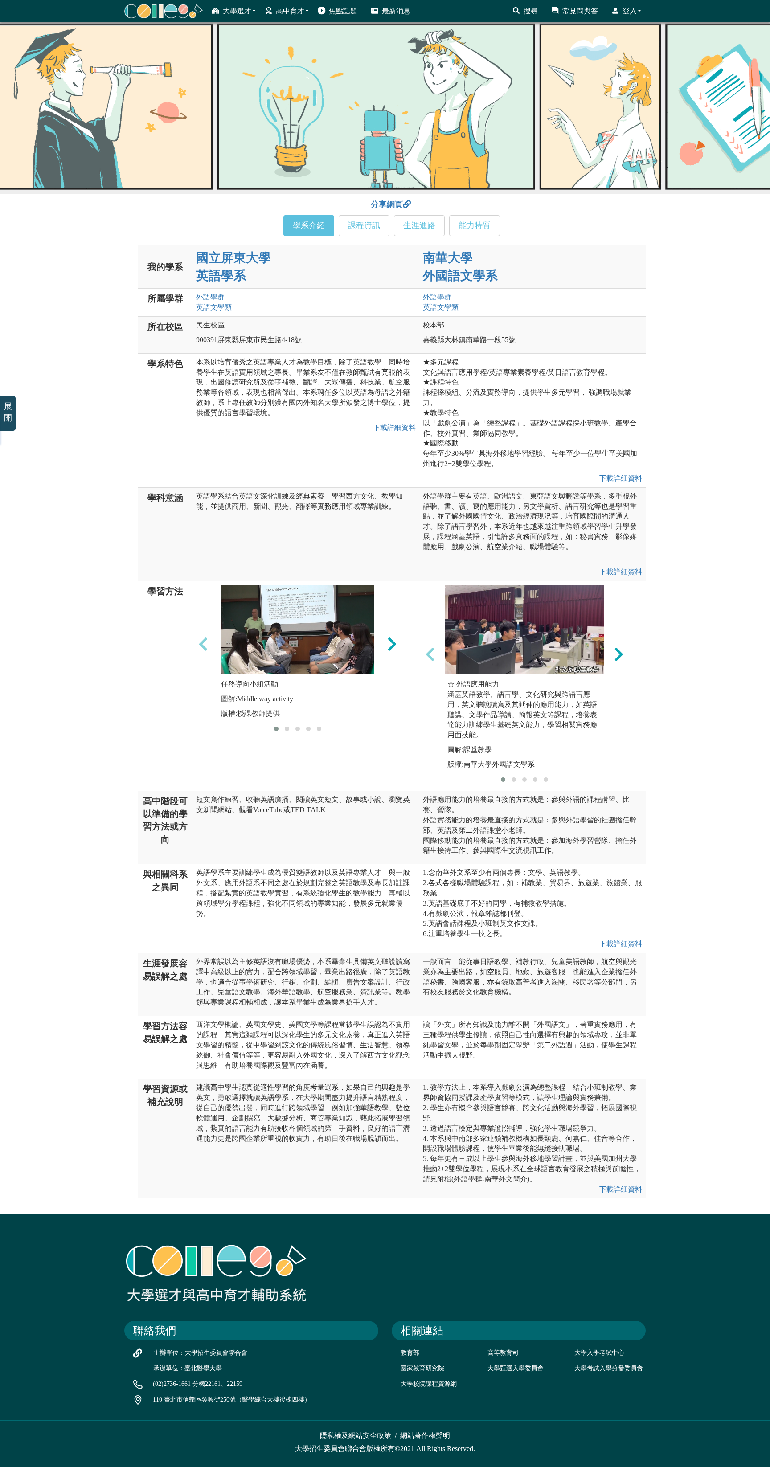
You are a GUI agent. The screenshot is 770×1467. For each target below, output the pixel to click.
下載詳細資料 (392, 427)
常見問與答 (580, 11)
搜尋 (531, 11)
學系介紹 (309, 225)
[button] (276, 728)
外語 (210, 297)
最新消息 (396, 11)
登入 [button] (630, 11)
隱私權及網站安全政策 (355, 1435)
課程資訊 (364, 225)
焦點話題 (343, 11)
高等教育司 (503, 1352)
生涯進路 (419, 225)
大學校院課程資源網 (429, 1384)
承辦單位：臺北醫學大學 (187, 1368)
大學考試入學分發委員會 (608, 1368)
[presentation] (203, 644)
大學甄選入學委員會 (515, 1368)
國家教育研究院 (422, 1368)
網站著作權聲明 (425, 1435)
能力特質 (475, 225)
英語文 (214, 307)
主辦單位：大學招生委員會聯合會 (200, 1352)
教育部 (410, 1352)
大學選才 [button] (237, 11)
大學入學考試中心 (599, 1352)
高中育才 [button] (290, 11)
